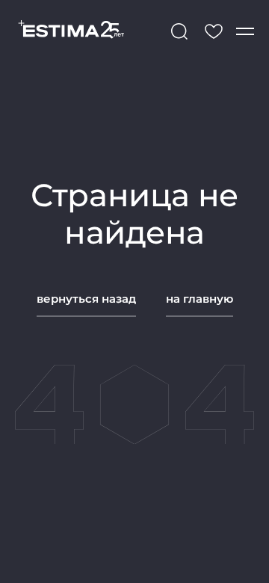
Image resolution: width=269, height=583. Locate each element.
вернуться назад (86, 299)
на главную (199, 299)
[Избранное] (214, 31)
